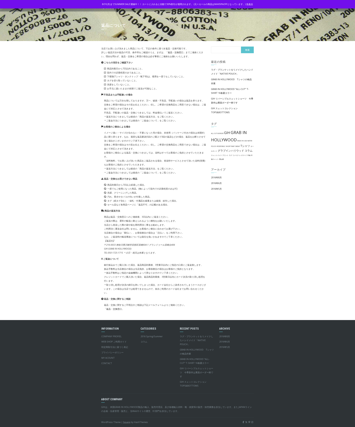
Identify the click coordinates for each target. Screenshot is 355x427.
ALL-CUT (214, 133)
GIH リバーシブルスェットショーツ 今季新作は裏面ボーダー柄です (196, 372)
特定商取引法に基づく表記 (114, 347)
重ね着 (221, 159)
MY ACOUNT (108, 357)
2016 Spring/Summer (152, 336)
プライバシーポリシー (112, 352)
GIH (227, 132)
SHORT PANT (230, 146)
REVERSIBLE (221, 146)
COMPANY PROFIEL (111, 336)
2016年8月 (216, 177)
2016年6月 (216, 183)
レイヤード (243, 155)
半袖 (248, 155)
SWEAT (237, 146)
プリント (225, 155)
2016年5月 (216, 188)
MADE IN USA (242, 141)
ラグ (230, 155)
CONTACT (106, 363)
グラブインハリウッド (231, 150)
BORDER (220, 133)
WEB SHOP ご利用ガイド (114, 341)
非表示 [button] (249, 4)
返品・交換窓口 (175, 52)
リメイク (236, 155)
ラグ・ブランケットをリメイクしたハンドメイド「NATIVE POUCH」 (196, 340)
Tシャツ (245, 146)
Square (126, 422)
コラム (249, 150)
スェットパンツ (216, 155)
